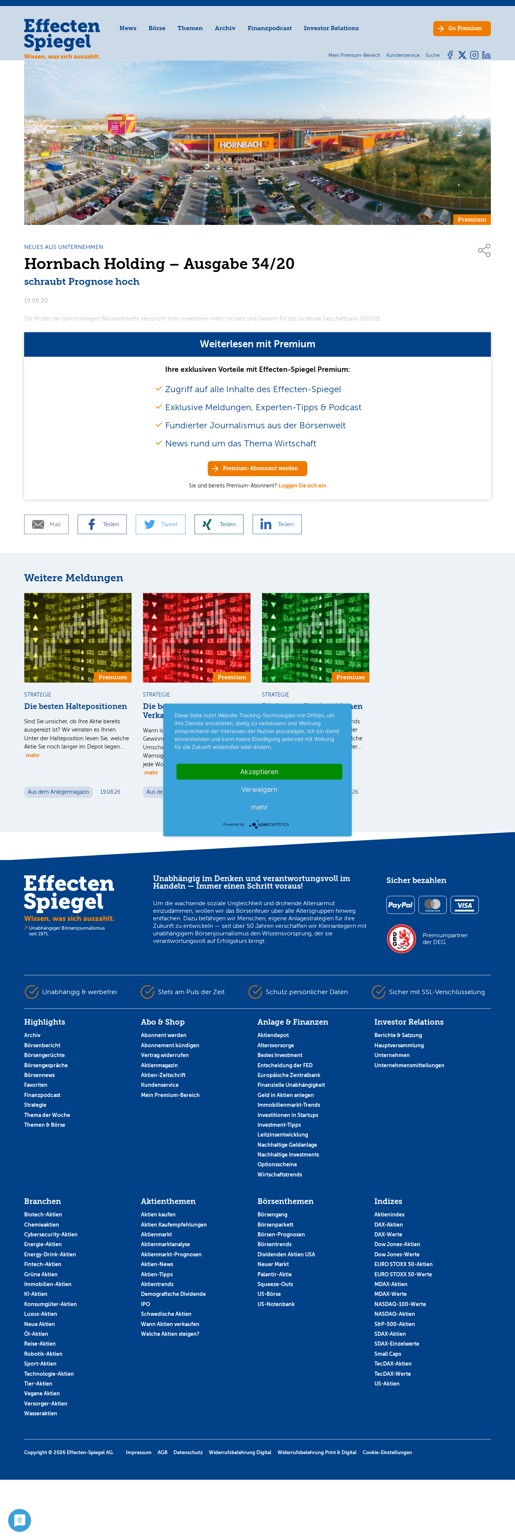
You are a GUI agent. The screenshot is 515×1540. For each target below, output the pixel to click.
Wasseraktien (40, 1413)
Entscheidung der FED (285, 1065)
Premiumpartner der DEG (445, 939)
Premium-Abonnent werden (260, 468)
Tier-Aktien (38, 1384)
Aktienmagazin (159, 1065)
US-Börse (269, 1294)
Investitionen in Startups (288, 1115)
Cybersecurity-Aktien (51, 1234)
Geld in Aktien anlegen (286, 1095)
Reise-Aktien (40, 1344)
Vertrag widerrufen (165, 1055)
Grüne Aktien (41, 1274)
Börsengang (272, 1215)
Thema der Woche (47, 1115)
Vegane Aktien (42, 1393)
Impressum (139, 1452)
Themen (190, 28)
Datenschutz (188, 1452)
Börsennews (39, 1075)
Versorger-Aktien (45, 1404)
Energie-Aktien (43, 1244)
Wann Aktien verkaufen (170, 1324)
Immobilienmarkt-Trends (289, 1105)
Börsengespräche (46, 1065)
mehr (33, 755)
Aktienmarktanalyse (165, 1244)
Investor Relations (331, 28)
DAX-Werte (388, 1234)
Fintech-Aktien (42, 1264)
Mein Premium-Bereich (170, 1095)
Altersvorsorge (276, 1045)
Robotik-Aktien (43, 1354)
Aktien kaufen (158, 1215)
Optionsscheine (277, 1164)
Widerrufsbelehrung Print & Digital (317, 1452)
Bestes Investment (280, 1055)
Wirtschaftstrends (280, 1175)
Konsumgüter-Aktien (50, 1304)
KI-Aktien (36, 1294)
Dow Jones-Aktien (397, 1244)
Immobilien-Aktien (48, 1284)
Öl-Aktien (36, 1334)
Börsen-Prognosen (281, 1234)
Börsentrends (274, 1244)
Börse (157, 28)
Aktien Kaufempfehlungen (174, 1225)
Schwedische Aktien (166, 1314)
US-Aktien (387, 1384)
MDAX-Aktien (391, 1284)
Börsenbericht (42, 1045)
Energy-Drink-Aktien (50, 1254)
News (128, 28)
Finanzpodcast (270, 28)
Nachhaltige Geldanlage (287, 1145)
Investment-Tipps (279, 1125)
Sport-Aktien (40, 1364)
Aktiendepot (273, 1035)
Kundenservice (160, 1085)
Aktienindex (389, 1215)
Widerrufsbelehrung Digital (240, 1452)
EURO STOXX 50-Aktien (403, 1264)
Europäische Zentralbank (289, 1075)
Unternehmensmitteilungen (409, 1065)
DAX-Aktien (388, 1225)
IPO (145, 1304)
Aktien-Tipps (157, 1274)
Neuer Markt (273, 1264)
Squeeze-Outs (275, 1284)
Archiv (225, 28)
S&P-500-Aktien (394, 1324)
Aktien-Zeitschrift (163, 1075)
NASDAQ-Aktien (394, 1314)
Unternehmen (392, 1055)
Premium (465, 28)
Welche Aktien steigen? (170, 1334)
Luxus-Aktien (40, 1314)
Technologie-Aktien (49, 1374)
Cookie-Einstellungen (387, 1452)
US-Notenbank (276, 1304)
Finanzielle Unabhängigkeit (291, 1085)
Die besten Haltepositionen (75, 706)
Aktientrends (157, 1284)
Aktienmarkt (156, 1234)
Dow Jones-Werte (397, 1254)
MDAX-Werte (390, 1294)
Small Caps (387, 1354)
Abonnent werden (164, 1035)
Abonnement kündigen (170, 1045)
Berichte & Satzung (398, 1035)
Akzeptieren (259, 772)
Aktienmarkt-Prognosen (171, 1254)
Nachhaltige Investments (288, 1155)
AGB (162, 1452)
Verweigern (259, 789)
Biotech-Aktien (43, 1215)
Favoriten (36, 1085)
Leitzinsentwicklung (283, 1135)
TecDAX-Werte (392, 1374)
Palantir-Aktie (275, 1274)
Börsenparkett (275, 1225)
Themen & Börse (44, 1125)
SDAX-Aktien (390, 1334)
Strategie (35, 1105)
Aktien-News (157, 1264)
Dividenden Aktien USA (286, 1254)
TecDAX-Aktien (393, 1364)
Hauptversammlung (399, 1045)
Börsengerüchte (44, 1055)
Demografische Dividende (173, 1294)
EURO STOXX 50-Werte (403, 1274)
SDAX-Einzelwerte (396, 1344)
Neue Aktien (39, 1324)
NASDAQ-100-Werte (400, 1304)
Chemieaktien (41, 1225)
